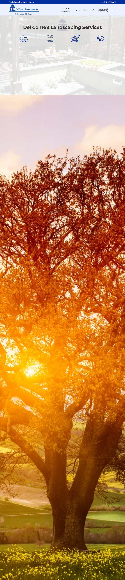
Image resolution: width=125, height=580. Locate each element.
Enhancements (89, 10)
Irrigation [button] (77, 10)
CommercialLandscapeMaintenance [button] (65, 9)
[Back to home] (24, 9)
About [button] (114, 10)
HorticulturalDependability (103, 10)
